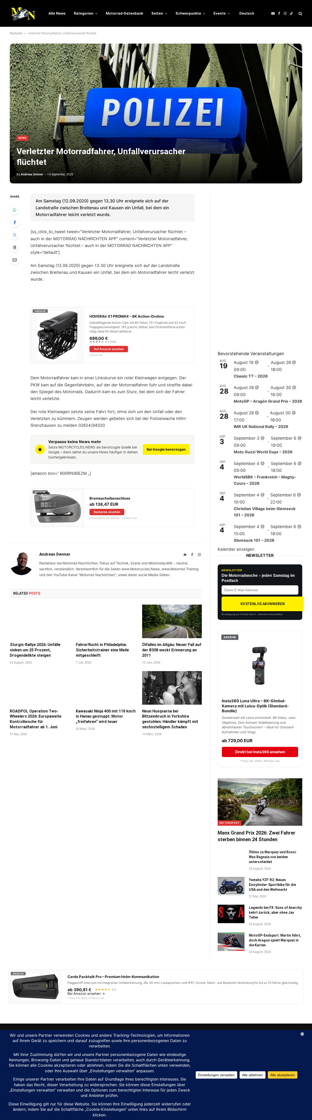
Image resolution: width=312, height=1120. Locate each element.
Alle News (57, 13)
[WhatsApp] (15, 210)
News (22, 138)
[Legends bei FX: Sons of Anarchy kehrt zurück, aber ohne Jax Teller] (231, 914)
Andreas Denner (32, 174)
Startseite (16, 33)
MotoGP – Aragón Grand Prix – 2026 (268, 401)
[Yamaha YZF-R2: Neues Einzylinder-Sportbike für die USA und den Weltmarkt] (231, 886)
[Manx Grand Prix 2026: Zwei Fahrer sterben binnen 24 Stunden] (260, 802)
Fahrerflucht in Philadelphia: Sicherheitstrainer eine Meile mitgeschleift (102, 650)
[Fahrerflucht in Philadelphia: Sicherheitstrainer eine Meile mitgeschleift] (106, 621)
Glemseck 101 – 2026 (254, 540)
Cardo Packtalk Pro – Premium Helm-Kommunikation (113, 977)
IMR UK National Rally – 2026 (261, 426)
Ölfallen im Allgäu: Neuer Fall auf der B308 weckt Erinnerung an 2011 (171, 650)
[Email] (15, 260)
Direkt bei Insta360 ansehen (260, 752)
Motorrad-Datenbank (124, 13)
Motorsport (230, 823)
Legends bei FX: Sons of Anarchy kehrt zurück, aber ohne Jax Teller (275, 912)
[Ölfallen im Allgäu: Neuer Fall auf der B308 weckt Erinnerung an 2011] (172, 621)
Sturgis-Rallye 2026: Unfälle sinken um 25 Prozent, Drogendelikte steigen (35, 650)
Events (220, 13)
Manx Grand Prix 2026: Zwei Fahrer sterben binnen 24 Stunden (256, 836)
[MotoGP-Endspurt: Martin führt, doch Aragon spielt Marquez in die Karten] (231, 941)
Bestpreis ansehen (107, 512)
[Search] (300, 13)
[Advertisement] (254, 267)
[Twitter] (15, 235)
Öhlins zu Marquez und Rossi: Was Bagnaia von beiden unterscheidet (273, 857)
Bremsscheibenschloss (109, 498)
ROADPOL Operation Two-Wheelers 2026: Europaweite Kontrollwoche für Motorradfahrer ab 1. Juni (35, 719)
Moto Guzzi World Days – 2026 (263, 451)
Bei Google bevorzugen (166, 449)
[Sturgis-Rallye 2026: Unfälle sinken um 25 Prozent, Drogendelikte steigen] (39, 621)
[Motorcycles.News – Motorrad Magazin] (23, 13)
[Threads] (15, 247)
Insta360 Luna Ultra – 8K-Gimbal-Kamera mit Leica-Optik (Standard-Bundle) (255, 705)
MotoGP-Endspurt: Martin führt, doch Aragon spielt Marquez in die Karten (275, 940)
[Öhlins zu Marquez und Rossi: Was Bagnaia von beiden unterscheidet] (231, 858)
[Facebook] (15, 222)
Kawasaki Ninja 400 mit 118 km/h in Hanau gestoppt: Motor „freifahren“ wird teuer (106, 716)
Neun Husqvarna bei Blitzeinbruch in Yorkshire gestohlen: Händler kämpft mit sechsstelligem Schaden (170, 719)
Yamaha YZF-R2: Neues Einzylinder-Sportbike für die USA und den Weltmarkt (272, 885)
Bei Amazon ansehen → (86, 993)
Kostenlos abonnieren (263, 604)
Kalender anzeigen (236, 549)
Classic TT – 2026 (251, 376)
